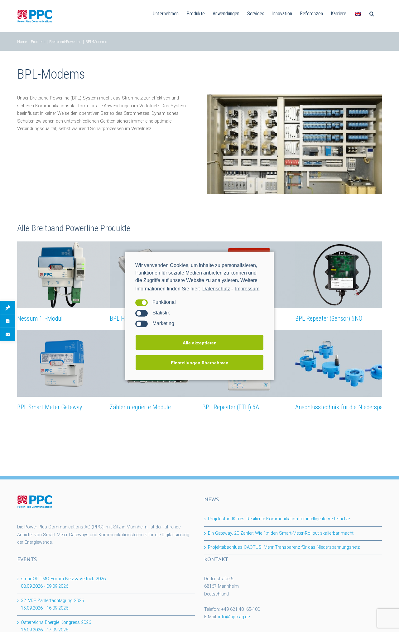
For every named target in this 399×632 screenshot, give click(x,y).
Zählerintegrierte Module (140, 407)
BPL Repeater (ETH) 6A (230, 407)
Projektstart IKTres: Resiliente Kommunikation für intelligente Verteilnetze (279, 519)
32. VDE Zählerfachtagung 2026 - (52, 604)
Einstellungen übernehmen (199, 362)
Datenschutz (216, 288)
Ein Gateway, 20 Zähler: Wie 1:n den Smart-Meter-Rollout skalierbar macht (280, 533)
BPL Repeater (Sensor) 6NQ (328, 318)
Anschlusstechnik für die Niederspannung (346, 407)
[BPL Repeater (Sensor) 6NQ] (342, 274)
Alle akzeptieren (200, 342)
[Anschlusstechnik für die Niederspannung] (342, 363)
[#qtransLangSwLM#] (358, 13)
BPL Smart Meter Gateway (49, 407)
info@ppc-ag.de (234, 617)
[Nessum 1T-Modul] (64, 274)
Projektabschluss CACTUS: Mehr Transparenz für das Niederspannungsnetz (284, 547)
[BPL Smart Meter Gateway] (64, 363)
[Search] (371, 13)
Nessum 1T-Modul (40, 318)
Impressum (247, 288)
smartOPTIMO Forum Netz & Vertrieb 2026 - (63, 582)
